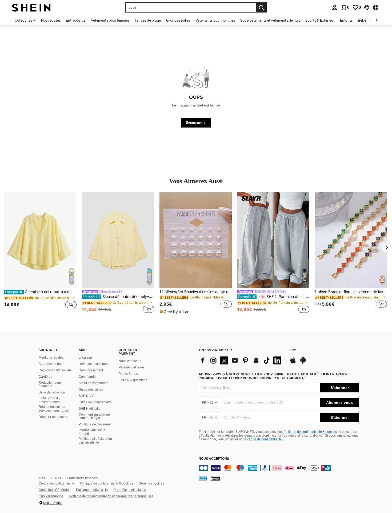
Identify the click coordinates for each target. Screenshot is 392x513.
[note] (175, 311)
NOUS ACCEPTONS (214, 459)
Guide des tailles (91, 389)
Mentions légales (51, 357)
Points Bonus (128, 374)
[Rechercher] (261, 7)
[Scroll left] (370, 20)
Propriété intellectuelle (130, 490)
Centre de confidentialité (56, 483)
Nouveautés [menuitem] (51, 20)
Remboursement (91, 370)
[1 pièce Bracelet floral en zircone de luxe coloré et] (351, 240)
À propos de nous (51, 364)
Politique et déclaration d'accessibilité (95, 440)
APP (292, 350)
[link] (345, 7)
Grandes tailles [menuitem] (178, 20)
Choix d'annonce (51, 496)
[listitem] (40, 253)
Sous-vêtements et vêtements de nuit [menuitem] (270, 20)
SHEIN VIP (86, 396)
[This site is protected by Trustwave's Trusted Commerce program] (203, 478)
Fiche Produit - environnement (50, 400)
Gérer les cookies (151, 483)
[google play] (303, 363)
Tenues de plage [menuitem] (148, 20)
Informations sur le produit (92, 432)
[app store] (293, 363)
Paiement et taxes (132, 367)
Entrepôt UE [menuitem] (76, 20)
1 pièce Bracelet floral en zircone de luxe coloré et (351, 292)
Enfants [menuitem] (346, 20)
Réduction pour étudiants (50, 384)
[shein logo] (31, 7)
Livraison (85, 357)
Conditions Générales (54, 490)
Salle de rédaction (52, 392)
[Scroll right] (376, 20)
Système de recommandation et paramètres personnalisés (111, 496)
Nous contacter (130, 361)
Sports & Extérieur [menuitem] (320, 20)
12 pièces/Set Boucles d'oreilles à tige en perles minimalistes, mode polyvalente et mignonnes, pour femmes (195, 292)
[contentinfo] (279, 468)
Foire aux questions (133, 380)
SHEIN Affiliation (90, 409)
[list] (241, 360)
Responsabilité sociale (55, 370)
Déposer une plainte (53, 417)
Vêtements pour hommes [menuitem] (215, 20)
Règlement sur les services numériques (54, 408)
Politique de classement (96, 424)
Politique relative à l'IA (92, 490)
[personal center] (334, 7)
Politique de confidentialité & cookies (310, 432)
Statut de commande (94, 383)
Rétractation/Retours (94, 364)
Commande (87, 377)
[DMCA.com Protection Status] (215, 478)
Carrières (45, 377)
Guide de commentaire (95, 402)
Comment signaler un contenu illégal (94, 416)
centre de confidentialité (264, 439)
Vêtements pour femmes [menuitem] (110, 20)
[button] (366, 7)
